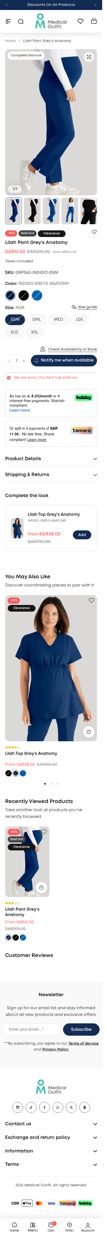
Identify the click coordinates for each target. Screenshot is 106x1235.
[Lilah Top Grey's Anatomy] (17, 528)
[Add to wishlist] (94, 231)
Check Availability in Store (72, 349)
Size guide (87, 307)
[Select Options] (88, 731)
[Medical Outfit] (51, 21)
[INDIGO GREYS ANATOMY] (10, 295)
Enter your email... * (26, 1029)
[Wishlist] (80, 21)
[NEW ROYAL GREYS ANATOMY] (37, 295)
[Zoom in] (51, 122)
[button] (6, 5)
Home (10, 41)
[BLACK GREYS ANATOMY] (24, 295)
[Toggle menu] (8, 21)
